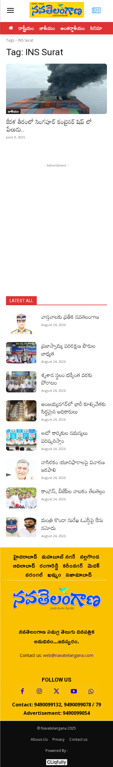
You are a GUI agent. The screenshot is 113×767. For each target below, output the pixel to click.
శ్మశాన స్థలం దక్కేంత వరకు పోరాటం (66, 378)
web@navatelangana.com (68, 655)
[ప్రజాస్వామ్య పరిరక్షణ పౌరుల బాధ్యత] (21, 352)
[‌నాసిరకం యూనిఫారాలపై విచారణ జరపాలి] (21, 469)
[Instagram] (39, 691)
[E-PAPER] (96, 11)
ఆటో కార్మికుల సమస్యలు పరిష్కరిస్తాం (64, 436)
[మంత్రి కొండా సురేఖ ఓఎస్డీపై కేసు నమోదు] (21, 526)
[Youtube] (73, 691)
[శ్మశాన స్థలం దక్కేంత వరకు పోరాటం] (21, 381)
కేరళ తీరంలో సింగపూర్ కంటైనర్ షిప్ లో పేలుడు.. (49, 125)
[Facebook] (22, 691)
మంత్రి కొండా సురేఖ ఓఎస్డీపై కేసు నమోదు (72, 524)
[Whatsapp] (91, 691)
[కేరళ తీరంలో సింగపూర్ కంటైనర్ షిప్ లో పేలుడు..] (56, 89)
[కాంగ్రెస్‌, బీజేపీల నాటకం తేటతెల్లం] (21, 498)
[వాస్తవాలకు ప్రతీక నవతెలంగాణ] (21, 323)
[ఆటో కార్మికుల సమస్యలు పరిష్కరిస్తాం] (21, 439)
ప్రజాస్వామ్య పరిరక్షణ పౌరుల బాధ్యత (68, 349)
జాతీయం (13, 111)
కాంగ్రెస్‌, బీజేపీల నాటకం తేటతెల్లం (73, 491)
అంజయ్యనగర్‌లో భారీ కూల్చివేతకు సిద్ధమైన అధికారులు (73, 407)
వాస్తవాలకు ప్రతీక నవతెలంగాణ (70, 316)
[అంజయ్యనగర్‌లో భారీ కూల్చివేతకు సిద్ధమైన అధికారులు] (21, 410)
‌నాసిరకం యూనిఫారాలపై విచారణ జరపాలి (73, 466)
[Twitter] (56, 691)
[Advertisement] (56, 225)
